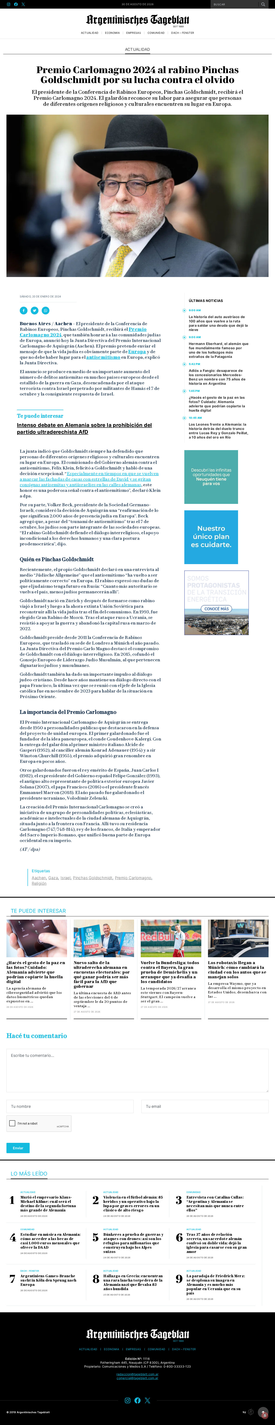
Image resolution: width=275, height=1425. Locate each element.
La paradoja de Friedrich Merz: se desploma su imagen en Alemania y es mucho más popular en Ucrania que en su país (215, 1284)
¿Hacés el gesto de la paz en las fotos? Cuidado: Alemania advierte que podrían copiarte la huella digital (217, 403)
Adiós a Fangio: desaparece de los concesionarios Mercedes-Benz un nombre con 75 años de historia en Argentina (217, 377)
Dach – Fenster (182, 33)
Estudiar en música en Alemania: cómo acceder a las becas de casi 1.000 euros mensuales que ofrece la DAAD (50, 1241)
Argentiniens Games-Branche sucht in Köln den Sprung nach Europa (48, 1280)
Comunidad (156, 33)
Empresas (133, 33)
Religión (39, 883)
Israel (65, 878)
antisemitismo (103, 357)
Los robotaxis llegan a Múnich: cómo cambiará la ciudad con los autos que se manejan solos (237, 969)
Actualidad (90, 33)
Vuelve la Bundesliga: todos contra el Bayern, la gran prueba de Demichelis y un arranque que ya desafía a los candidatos (170, 972)
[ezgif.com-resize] (211, 537)
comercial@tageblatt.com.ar (137, 1378)
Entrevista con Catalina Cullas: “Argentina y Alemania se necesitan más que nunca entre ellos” (215, 1203)
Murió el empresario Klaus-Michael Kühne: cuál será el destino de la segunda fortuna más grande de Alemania (48, 1203)
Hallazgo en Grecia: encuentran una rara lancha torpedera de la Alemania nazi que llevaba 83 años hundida (133, 1282)
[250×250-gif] (211, 477)
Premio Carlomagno (133, 878)
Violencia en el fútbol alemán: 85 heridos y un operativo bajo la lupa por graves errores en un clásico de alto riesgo (133, 1203)
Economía (112, 33)
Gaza (53, 878)
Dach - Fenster (29, 1271)
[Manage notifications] (264, 1415)
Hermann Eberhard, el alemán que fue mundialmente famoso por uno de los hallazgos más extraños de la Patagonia (219, 350)
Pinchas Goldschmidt (92, 878)
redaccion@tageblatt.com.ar (137, 1374)
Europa (137, 351)
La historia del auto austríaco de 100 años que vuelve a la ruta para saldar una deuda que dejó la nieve (218, 323)
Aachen (39, 878)
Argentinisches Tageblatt (33, 1412)
